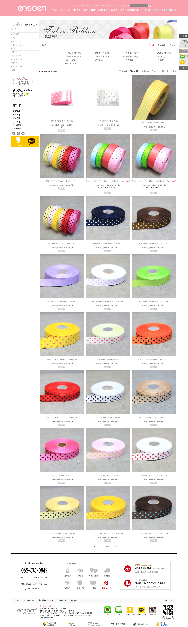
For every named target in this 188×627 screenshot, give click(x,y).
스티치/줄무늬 (17, 59)
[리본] (13, 29)
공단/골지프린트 (18, 45)
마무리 (14, 52)
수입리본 (15, 34)
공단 (14, 38)
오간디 (14, 48)
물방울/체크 (16, 56)
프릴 (14, 70)
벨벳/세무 (15, 63)
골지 (14, 41)
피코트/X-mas (17, 66)
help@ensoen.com (85, 615)
